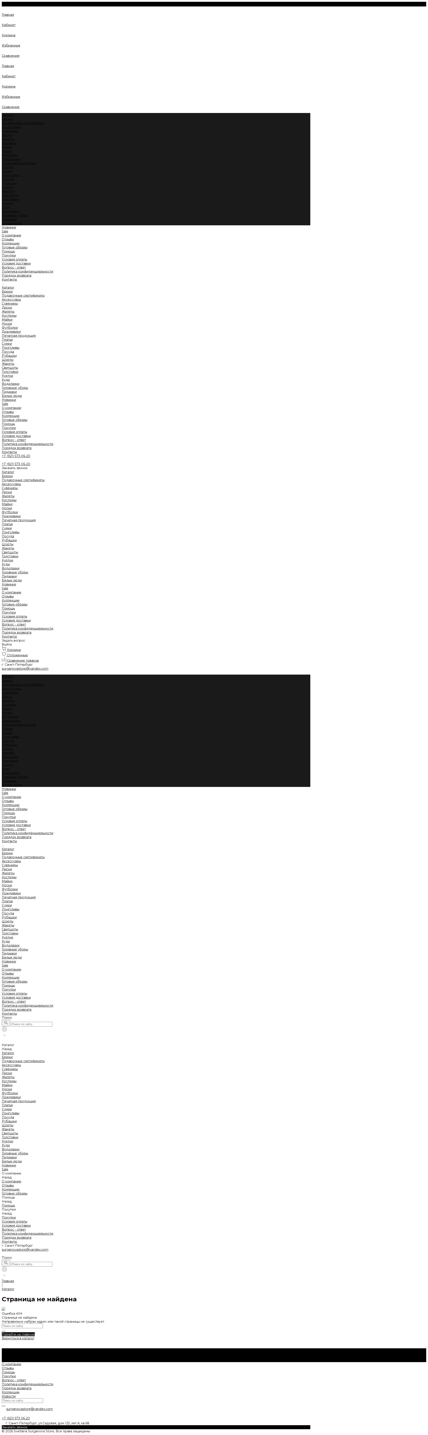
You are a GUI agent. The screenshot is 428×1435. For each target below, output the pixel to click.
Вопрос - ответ (14, 267)
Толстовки (10, 199)
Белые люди (12, 223)
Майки (7, 147)
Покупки (9, 255)
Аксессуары (11, 127)
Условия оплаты (14, 259)
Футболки (10, 155)
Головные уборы (15, 215)
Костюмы (9, 143)
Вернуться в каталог (18, 1338)
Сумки (7, 171)
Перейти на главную (18, 1334)
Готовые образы (14, 420)
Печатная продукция (19, 163)
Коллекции (10, 416)
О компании (11, 408)
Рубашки (9, 183)
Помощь (8, 424)
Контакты (9, 452)
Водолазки (10, 211)
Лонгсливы (10, 175)
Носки (7, 151)
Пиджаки (9, 219)
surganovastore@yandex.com (25, 1250)
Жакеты (8, 191)
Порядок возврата (16, 275)
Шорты (7, 187)
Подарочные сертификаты (23, 123)
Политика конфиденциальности (27, 271)
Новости (9, 1396)
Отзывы (8, 239)
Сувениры (10, 131)
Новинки (9, 400)
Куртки (7, 203)
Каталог (8, 287)
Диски (7, 135)
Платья (7, 167)
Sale (5, 404)
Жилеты (8, 139)
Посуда (8, 179)
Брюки (7, 119)
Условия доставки (16, 263)
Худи (6, 207)
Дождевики (11, 159)
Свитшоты (10, 195)
